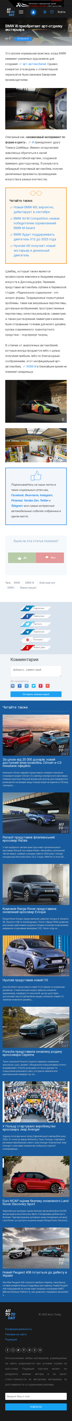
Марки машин (28, 588)
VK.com (12, 686)
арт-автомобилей (34, 64)
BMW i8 (31, 367)
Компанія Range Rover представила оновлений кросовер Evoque (29, 911)
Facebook (17, 495)
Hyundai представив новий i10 (25, 980)
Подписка (36, 1407)
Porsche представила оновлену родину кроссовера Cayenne (32, 1053)
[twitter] (18, 1350)
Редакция (11, 1340)
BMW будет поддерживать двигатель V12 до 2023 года (35, 237)
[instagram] (13, 1350)
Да (25, 557)
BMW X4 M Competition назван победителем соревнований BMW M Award (37, 223)
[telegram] (29, 1350)
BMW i (11, 588)
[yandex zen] (34, 1350)
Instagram (46, 495)
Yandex (40, 686)
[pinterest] (23, 1350)
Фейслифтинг (47, 583)
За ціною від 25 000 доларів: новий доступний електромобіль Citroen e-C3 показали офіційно (32, 763)
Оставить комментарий (36, 694)
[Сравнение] (44, 12)
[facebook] (7, 1350)
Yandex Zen (31, 500)
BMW (17, 583)
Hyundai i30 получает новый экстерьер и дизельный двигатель (34, 251)
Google (47, 686)
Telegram (17, 506)
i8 (33, 142)
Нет (53, 557)
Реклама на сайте (16, 1334)
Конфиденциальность (18, 1329)
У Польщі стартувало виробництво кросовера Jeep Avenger (29, 1128)
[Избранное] (51, 12)
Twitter (44, 500)
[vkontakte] (40, 1350)
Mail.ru (26, 686)
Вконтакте (31, 495)
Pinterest (16, 500)
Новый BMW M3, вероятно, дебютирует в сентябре (34, 210)
